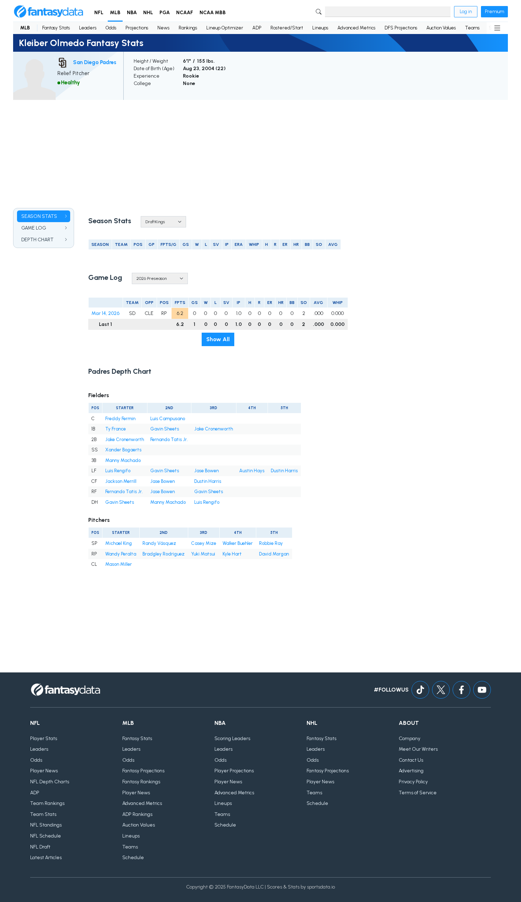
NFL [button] (98, 13)
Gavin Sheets (164, 429)
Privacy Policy (413, 782)
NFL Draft (40, 847)
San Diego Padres (94, 62)
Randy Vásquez (159, 543)
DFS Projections (401, 27)
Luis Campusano (167, 418)
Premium (494, 11)
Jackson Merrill (120, 481)
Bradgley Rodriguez (163, 554)
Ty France (115, 429)
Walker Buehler (238, 543)
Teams (472, 27)
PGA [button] (164, 13)
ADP (256, 27)
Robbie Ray (271, 543)
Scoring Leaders (232, 738)
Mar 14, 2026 (105, 313)
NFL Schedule (45, 836)
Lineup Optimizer (224, 27)
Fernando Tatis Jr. (169, 439)
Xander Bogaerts (123, 449)
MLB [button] (115, 13)
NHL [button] (148, 13)
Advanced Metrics (356, 27)
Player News (44, 771)
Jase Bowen (206, 470)
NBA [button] (132, 13)
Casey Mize (203, 543)
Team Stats (43, 814)
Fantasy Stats (56, 27)
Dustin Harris (284, 470)
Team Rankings (47, 803)
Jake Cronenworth (213, 429)
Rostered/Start (286, 27)
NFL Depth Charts (49, 782)
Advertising (411, 771)
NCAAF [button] (184, 13)
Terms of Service (418, 793)
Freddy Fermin (120, 418)
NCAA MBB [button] (213, 13)
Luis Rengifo (117, 470)
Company (409, 738)
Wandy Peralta (120, 554)
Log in (466, 11)
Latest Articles (46, 858)
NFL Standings (46, 825)
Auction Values (441, 27)
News (163, 27)
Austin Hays (251, 470)
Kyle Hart (232, 554)
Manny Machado (123, 460)
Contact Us (411, 760)
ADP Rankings (137, 814)
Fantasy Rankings (141, 782)
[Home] (48, 12)
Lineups (320, 27)
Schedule (133, 858)
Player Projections (234, 771)
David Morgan (274, 554)
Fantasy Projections (143, 771)
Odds (111, 27)
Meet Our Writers (418, 749)
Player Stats (43, 738)
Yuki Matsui (203, 554)
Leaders (87, 27)
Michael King (118, 543)
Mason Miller (118, 564)
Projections (136, 27)
